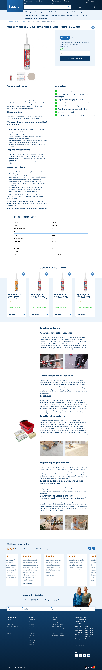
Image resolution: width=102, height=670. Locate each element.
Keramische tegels (58, 15)
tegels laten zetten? (40, 18)
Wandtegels (39, 12)
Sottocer (32, 619)
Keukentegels (45, 15)
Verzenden (10, 622)
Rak (30, 629)
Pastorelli (32, 626)
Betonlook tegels (57, 633)
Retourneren (11, 624)
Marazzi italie (33, 638)
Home (8, 21)
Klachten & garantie (13, 626)
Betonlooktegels (64, 12)
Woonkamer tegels (31, 15)
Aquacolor (32, 631)
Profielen (85, 15)
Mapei (31, 622)
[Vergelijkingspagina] (24, 314)
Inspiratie (28, 18)
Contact (93, 1)
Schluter (32, 624)
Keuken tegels (56, 626)
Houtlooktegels (51, 12)
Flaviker (31, 635)
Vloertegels (29, 12)
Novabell (32, 642)
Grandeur (32, 633)
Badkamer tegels (78, 12)
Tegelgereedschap (73, 15)
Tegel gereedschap (15, 21)
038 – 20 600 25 (80, 646)
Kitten (24, 21)
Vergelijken (12, 314)
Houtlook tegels (57, 631)
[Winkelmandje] (94, 7)
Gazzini (31, 645)
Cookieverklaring (12, 629)
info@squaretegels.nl (53, 600)
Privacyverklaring (12, 631)
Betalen (9, 619)
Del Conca (32, 640)
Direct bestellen (76, 58)
